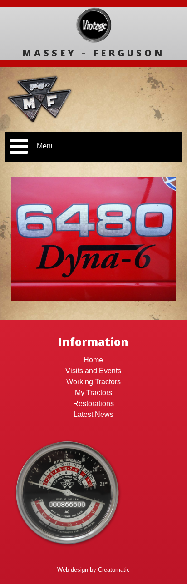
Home (93, 360)
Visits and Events (93, 371)
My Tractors (93, 392)
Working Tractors (93, 382)
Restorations (93, 403)
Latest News (93, 414)
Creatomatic (114, 569)
